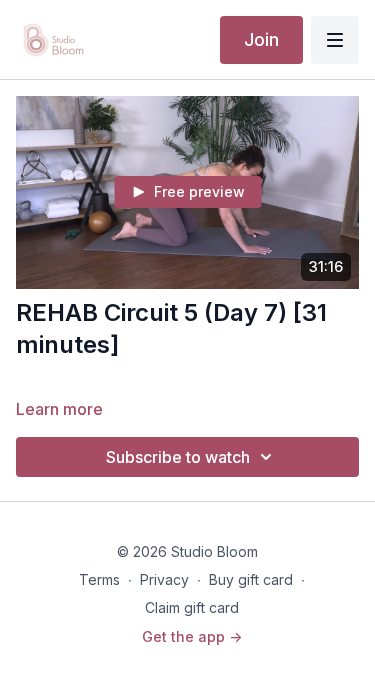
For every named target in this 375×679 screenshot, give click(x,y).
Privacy (164, 579)
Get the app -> (192, 636)
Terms (99, 579)
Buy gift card (251, 579)
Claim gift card (192, 607)
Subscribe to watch (178, 457)
